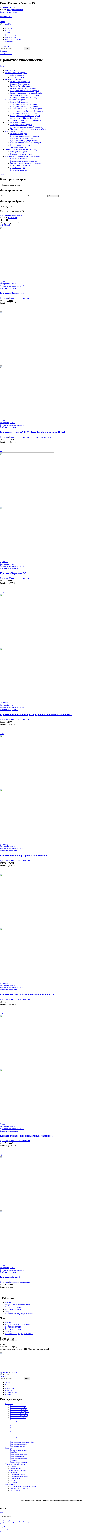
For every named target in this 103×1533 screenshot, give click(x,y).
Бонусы (8, 1302)
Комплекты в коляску (17, 1474)
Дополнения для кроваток (19, 1450)
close (2, 174)
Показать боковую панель (11, 215)
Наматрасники (15, 1478)
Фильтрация (53, 196)
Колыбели (13, 1452)
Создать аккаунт (6, 1520)
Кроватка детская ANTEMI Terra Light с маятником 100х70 (32, 432)
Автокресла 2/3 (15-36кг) (19, 1416)
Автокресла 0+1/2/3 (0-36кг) (20, 1412)
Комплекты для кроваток (19, 1476)
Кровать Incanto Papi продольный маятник (24, 855)
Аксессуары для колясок (18, 1432)
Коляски (8, 1430)
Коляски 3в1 (14, 1436)
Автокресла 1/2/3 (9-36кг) (19, 1414)
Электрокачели (15, 1490)
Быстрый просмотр (8, 284)
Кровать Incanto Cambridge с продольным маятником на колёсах (36, 714)
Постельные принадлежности (15, 1470)
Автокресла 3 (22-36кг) (18, 1418)
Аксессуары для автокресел (20, 1420)
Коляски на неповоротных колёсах (22, 1442)
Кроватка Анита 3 (10, 1277)
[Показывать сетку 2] (1, 220)
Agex (12, 1426)
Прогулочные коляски (17, 1446)
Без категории (10, 1424)
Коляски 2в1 (14, 1434)
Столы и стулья (15, 1468)
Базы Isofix (14, 1422)
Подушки (13, 1482)
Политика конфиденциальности (19, 1314)
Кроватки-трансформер (41, 437)
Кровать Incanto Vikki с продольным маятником (26, 1135)
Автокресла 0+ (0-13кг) (18, 1406)
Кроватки (4, 298)
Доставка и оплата (13, 1307)
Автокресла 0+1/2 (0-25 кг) (19, 1410)
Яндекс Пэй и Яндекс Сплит (17, 1305)
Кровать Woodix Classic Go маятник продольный (27, 994)
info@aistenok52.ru (15, 10)
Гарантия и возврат (13, 1309)
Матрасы (13, 1460)
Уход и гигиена (10, 1484)
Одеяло (12, 1480)
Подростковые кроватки (18, 1462)
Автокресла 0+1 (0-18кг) (18, 1408)
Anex (12, 1428)
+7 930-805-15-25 (7, 7)
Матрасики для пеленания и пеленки (23, 1486)
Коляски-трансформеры (18, 1444)
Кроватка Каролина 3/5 (13, 573)
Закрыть (3, 1376)
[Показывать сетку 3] (4, 220)
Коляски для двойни (17, 1440)
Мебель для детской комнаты (15, 1464)
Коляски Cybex (15, 1438)
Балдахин (13, 1472)
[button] (51, 1318)
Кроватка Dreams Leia (12, 293)
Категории (4, 66)
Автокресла (9, 1404)
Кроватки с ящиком (17, 1456)
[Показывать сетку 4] (7, 220)
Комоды (13, 1466)
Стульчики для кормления (19, 1488)
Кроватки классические (19, 298)
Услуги (8, 1311)
